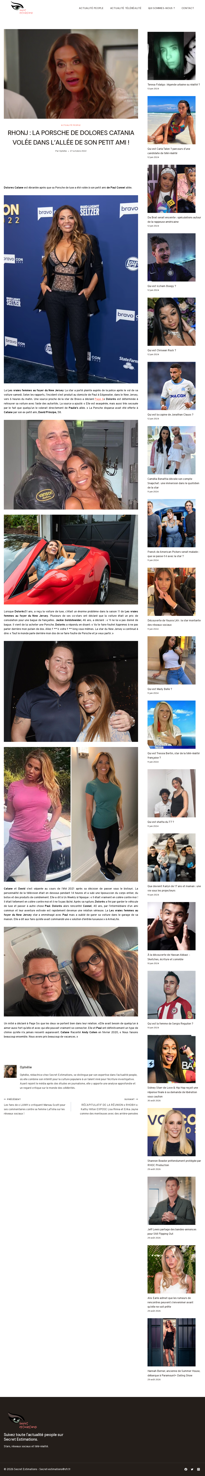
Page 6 (99, 399)
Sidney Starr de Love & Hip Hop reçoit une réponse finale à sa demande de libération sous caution (173, 1092)
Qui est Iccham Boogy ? (162, 286)
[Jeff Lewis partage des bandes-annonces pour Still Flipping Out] (174, 1201)
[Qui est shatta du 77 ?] (174, 793)
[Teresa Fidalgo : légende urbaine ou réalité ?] (174, 56)
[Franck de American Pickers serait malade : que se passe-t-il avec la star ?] (174, 523)
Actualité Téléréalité (126, 8)
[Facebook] (186, 1469)
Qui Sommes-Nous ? (161, 8)
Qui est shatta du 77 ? (161, 822)
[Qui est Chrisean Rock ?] (174, 322)
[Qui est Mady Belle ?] (174, 660)
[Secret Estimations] (23, 8)
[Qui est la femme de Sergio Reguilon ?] (174, 995)
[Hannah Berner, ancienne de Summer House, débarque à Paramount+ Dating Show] (174, 1342)
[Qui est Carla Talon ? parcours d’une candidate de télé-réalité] (174, 120)
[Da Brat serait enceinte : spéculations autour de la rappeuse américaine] (174, 189)
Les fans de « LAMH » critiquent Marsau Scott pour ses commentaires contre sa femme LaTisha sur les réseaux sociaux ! (34, 1107)
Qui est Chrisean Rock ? (162, 350)
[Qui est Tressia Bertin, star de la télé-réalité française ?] (174, 725)
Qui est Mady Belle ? (160, 689)
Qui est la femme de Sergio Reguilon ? (170, 1024)
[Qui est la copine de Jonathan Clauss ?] (174, 386)
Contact (188, 8)
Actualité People (91, 8)
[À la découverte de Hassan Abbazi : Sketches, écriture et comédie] (174, 926)
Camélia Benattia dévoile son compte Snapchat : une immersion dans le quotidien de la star (173, 483)
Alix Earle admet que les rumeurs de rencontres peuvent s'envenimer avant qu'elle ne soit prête (170, 1303)
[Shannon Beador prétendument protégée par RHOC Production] (174, 1132)
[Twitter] (192, 1469)
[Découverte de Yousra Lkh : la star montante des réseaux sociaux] (174, 592)
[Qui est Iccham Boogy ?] (174, 257)
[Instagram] (198, 1469)
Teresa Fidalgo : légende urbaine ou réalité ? (174, 85)
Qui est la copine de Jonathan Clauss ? (170, 415)
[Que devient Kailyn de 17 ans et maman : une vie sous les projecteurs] (174, 857)
